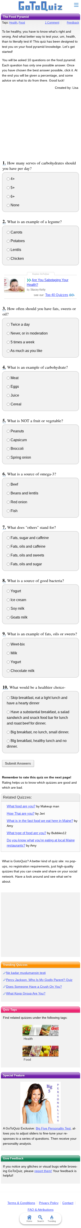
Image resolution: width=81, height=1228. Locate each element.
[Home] (41, 6)
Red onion (18, 502)
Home (29, 1221)
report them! (43, 1171)
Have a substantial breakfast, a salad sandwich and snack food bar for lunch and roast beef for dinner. (38, 717)
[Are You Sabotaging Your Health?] (14, 284)
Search (40, 1221)
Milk (13, 653)
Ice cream (18, 600)
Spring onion (20, 457)
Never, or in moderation (29, 333)
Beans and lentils (24, 493)
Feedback (73, 22)
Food (22, 22)
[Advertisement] (40, 124)
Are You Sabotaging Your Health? (47, 282)
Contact (67, 1203)
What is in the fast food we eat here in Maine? (40, 821)
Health (13, 22)
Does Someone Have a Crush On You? (34, 986)
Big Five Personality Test (53, 1128)
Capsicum (18, 440)
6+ (12, 196)
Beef (14, 484)
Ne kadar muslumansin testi (26, 973)
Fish (14, 511)
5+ (12, 188)
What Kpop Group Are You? (25, 993)
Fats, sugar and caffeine (29, 538)
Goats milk (18, 617)
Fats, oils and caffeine (27, 546)
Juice (14, 395)
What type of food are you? (26, 833)
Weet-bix (17, 644)
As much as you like (26, 351)
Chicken (17, 258)
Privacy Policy (48, 1203)
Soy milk (17, 608)
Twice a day (20, 324)
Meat (14, 378)
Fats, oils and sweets (27, 555)
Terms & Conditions (21, 1203)
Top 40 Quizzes (56, 295)
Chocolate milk (22, 671)
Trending (52, 1221)
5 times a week (22, 342)
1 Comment (52, 22)
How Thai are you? (20, 813)
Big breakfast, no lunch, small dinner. (39, 732)
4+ (12, 179)
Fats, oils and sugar (26, 564)
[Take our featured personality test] (40, 1103)
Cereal (15, 404)
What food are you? (21, 806)
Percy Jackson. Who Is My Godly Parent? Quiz (39, 980)
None (14, 205)
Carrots (16, 232)
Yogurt (15, 591)
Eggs (14, 386)
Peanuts (17, 431)
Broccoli (17, 448)
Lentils (15, 250)
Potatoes (17, 241)
